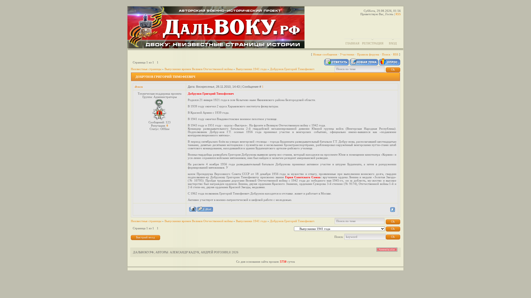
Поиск (386, 54)
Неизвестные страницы (146, 69)
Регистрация (372, 43)
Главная (352, 43)
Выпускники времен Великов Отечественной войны (199, 69)
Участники (347, 54)
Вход (393, 43)
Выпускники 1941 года (251, 69)
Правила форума (368, 54)
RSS (398, 14)
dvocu (139, 86)
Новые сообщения (325, 54)
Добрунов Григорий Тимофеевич (292, 69)
